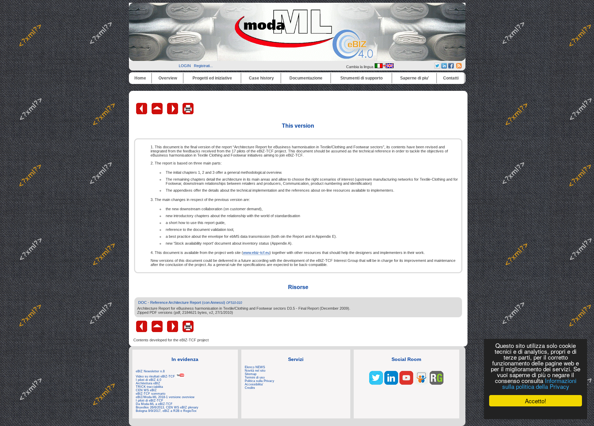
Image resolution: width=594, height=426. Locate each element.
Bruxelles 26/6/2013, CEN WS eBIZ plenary (167, 407)
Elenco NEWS (255, 367)
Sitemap (250, 374)
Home (140, 78)
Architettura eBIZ (148, 383)
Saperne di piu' (414, 78)
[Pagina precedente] (142, 113)
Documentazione (305, 78)
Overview (167, 78)
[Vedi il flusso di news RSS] (459, 67)
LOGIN (185, 66)
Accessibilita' (254, 384)
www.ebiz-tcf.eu (256, 253)
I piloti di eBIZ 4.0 (148, 380)
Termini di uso (255, 377)
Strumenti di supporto (361, 78)
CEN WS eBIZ (146, 390)
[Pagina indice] (157, 113)
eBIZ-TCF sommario (150, 393)
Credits (250, 388)
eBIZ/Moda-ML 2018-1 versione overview (165, 397)
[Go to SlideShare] (421, 383)
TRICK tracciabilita (149, 386)
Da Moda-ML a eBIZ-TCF (154, 404)
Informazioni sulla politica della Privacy (539, 383)
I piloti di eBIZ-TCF (149, 400)
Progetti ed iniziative (212, 78)
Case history (261, 78)
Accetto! (535, 400)
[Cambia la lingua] (384, 67)
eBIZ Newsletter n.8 (150, 371)
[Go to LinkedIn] (391, 383)
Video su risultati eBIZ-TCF (156, 376)
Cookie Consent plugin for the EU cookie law (535, 412)
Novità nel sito (255, 370)
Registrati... (203, 66)
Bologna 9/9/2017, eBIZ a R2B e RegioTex (166, 411)
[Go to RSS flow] (376, 383)
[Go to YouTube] (406, 383)
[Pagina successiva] (173, 113)
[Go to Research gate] (436, 383)
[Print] (188, 113)
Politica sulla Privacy (259, 381)
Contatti (451, 78)
